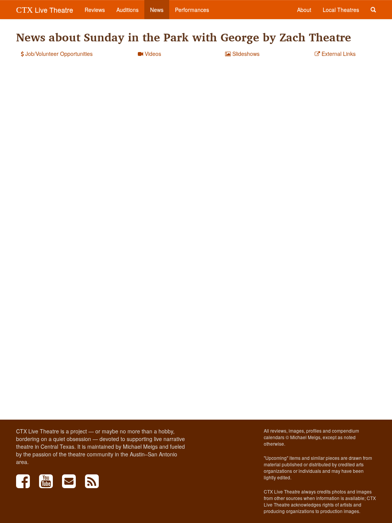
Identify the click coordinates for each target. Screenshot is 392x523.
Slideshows (245, 53)
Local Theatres (341, 9)
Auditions (127, 9)
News (156, 9)
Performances (192, 9)
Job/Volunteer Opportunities (58, 53)
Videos (152, 53)
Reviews (95, 9)
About (304, 9)
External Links (338, 53)
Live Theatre (44, 10)
